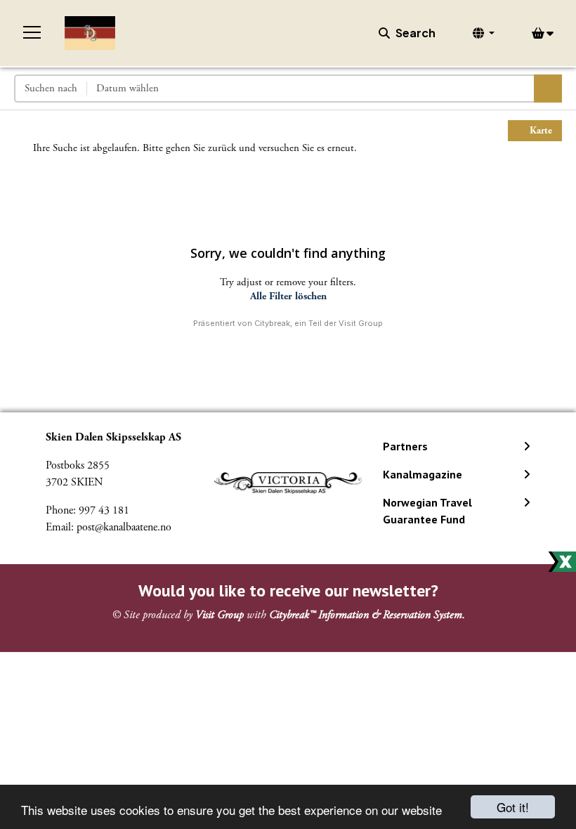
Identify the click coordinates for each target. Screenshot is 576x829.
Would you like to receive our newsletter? (288, 590)
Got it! (513, 807)
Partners (405, 446)
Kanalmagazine (422, 474)
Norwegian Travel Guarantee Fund (427, 510)
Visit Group (219, 615)
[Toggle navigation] (32, 33)
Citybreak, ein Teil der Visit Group (318, 323)
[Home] (90, 33)
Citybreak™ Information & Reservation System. (367, 615)
